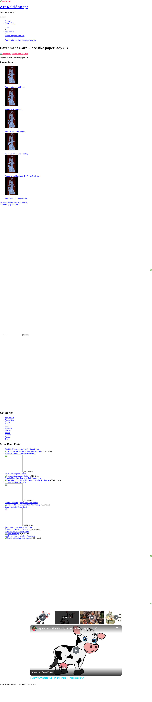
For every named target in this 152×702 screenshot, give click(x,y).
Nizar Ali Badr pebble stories (15, 474)
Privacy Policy (10, 23)
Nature (7, 433)
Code (7, 424)
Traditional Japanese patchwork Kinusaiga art (22, 449)
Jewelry (8, 426)
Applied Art (9, 418)
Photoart (8, 437)
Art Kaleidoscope (14, 7)
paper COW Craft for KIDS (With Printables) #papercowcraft (67, 628)
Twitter (10, 202)
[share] (117, 627)
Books (7, 422)
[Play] (91, 617)
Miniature (8, 428)
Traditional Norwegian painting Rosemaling (21, 503)
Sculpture (8, 439)
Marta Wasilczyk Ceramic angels (17, 532)
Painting (8, 435)
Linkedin (24, 202)
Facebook (3, 202)
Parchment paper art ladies (10, 205)
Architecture (9, 420)
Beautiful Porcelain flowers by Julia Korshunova (23, 478)
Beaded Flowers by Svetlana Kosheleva (20, 536)
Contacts (8, 21)
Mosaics (8, 431)
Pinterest (17, 202)
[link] (34, 628)
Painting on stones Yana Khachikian (18, 527)
